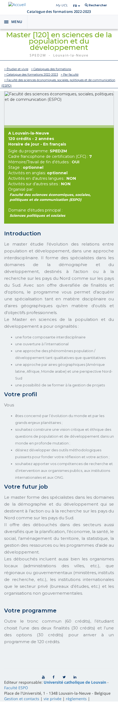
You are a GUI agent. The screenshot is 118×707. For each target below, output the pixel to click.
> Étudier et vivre (16, 69)
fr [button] (75, 6)
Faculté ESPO (16, 687)
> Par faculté (69, 74)
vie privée (52, 698)
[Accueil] (17, 4)
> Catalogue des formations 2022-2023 (31, 74)
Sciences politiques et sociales (37, 215)
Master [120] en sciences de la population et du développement (59, 41)
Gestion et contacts (21, 698)
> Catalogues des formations (51, 69)
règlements (76, 698)
